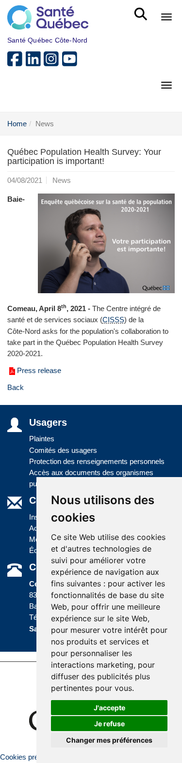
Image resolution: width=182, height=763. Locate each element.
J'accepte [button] (109, 707)
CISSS (113, 319)
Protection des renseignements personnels (97, 461)
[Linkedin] (35, 63)
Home (17, 124)
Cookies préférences (33, 757)
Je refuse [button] (109, 723)
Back (15, 387)
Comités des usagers (63, 450)
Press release (39, 370)
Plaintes (41, 438)
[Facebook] (16, 63)
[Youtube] (70, 63)
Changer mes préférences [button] (109, 740)
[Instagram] (53, 63)
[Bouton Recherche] (142, 9)
